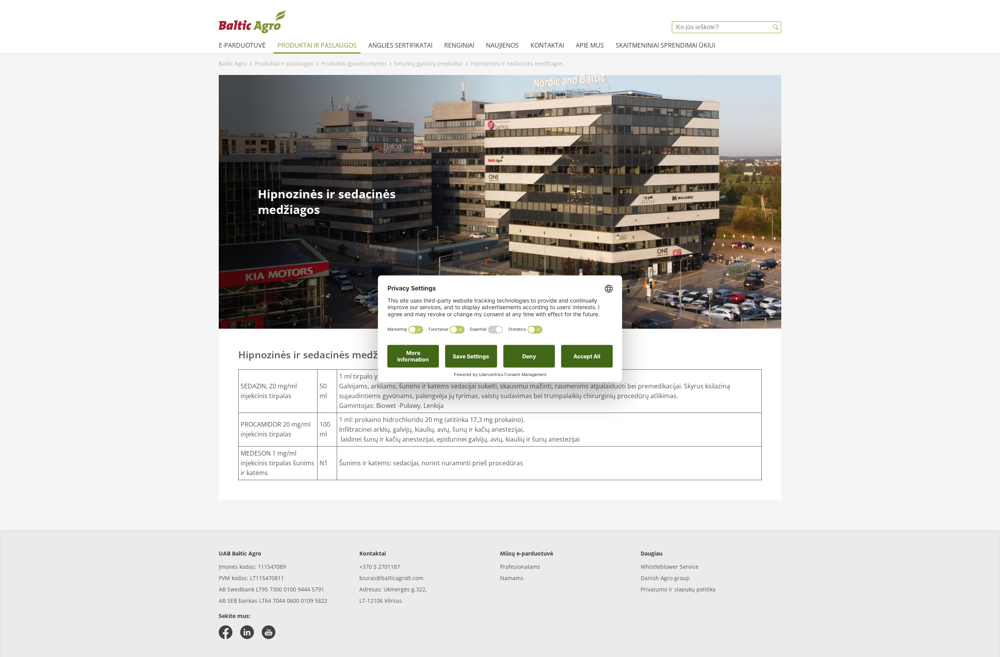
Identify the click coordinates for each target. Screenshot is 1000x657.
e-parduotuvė (242, 45)
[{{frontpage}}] (252, 21)
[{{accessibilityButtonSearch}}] (775, 27)
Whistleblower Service (669, 566)
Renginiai (459, 45)
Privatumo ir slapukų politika (678, 589)
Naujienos (502, 45)
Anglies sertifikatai (400, 45)
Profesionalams (520, 566)
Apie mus (590, 45)
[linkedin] (247, 632)
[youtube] (268, 632)
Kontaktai (547, 45)
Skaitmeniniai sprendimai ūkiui (665, 45)
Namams (511, 578)
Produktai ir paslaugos (317, 45)
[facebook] (225, 632)
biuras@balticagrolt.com (391, 578)
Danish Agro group (665, 578)
